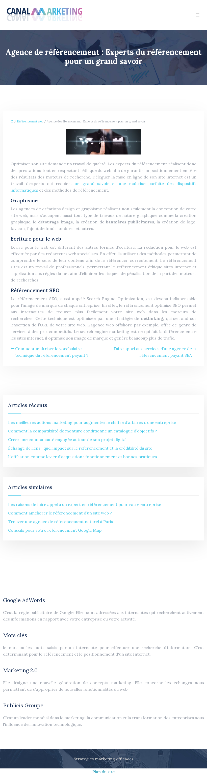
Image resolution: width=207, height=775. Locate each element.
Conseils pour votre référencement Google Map (54, 530)
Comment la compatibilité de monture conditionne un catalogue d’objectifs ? (82, 430)
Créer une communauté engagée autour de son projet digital (67, 439)
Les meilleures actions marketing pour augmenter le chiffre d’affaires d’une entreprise (92, 422)
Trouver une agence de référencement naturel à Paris (60, 521)
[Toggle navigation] (197, 15)
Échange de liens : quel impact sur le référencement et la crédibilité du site (80, 448)
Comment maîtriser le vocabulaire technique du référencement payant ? (51, 352)
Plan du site (103, 771)
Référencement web (30, 121)
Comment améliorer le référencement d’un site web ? (60, 512)
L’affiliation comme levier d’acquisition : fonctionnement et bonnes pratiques (82, 456)
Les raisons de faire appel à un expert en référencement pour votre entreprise (84, 504)
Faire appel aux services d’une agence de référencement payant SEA (153, 352)
